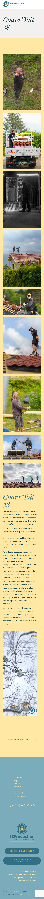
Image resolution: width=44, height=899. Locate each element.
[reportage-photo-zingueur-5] (22, 447)
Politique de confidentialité (24, 877)
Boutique (17, 786)
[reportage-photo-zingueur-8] (22, 475)
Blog (15, 780)
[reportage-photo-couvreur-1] (22, 258)
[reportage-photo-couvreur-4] (22, 302)
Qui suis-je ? (19, 777)
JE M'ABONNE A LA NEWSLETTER (22, 860)
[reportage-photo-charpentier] (22, 82)
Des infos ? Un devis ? (22, 851)
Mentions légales (29, 871)
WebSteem (24, 894)
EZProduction (15, 891)
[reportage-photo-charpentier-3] (22, 141)
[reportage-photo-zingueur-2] (22, 404)
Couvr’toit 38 (26, 514)
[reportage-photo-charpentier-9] (22, 199)
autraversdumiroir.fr (22, 796)
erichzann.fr (18, 793)
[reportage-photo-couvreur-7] (22, 345)
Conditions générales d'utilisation (22, 874)
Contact (17, 783)
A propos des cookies (27, 880)
